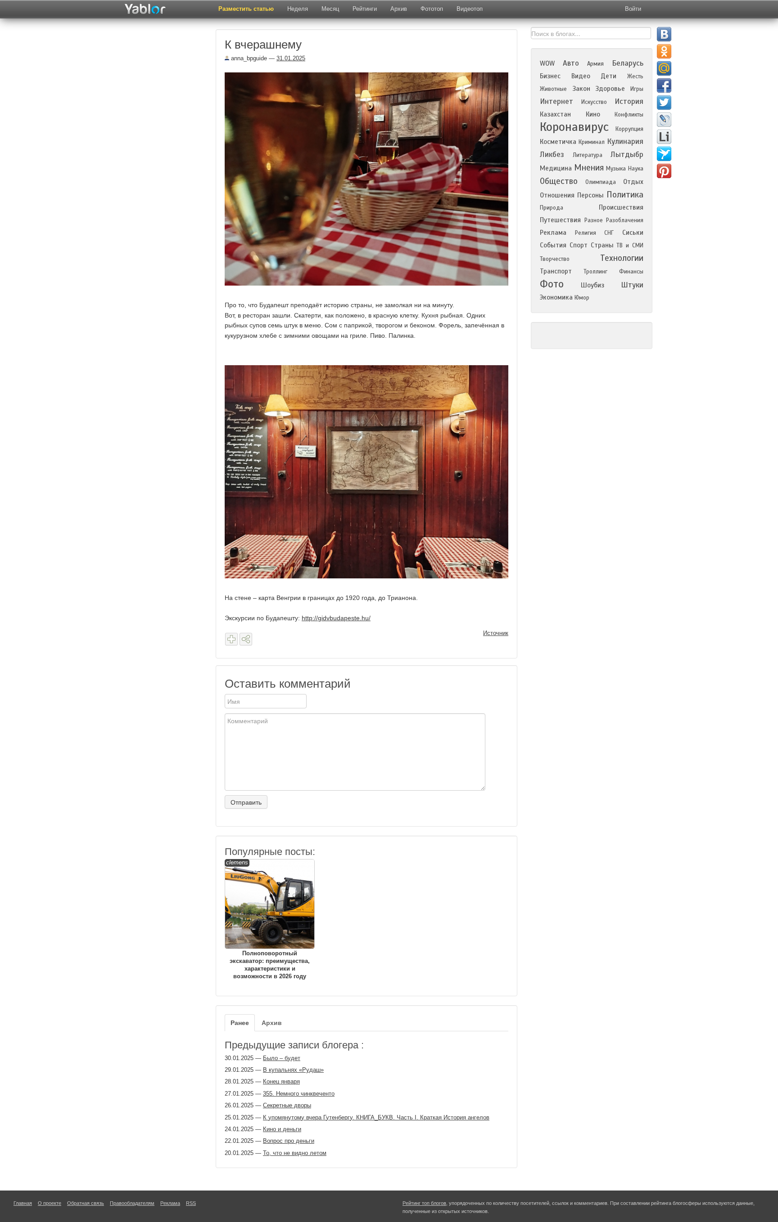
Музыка (616, 168)
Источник (495, 633)
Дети (608, 76)
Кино (593, 114)
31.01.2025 (290, 58)
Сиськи (632, 232)
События (553, 245)
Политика (624, 194)
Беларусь (627, 63)
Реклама (553, 232)
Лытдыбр (627, 154)
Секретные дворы (287, 1105)
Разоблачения (624, 220)
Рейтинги (365, 8)
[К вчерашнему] (370, 178)
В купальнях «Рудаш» (293, 1069)
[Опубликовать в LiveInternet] (664, 137)
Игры (636, 89)
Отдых (633, 182)
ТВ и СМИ (629, 245)
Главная (23, 1203)
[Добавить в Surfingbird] (664, 154)
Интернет (556, 101)
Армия (595, 63)
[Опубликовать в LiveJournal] (664, 119)
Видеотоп (470, 8)
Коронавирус (574, 126)
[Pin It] (664, 171)
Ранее (240, 1022)
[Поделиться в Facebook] (664, 85)
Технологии (621, 258)
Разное (593, 220)
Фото (552, 284)
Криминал (592, 142)
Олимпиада (600, 182)
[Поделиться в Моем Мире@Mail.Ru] (664, 68)
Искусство (594, 102)
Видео (580, 76)
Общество (559, 181)
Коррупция (629, 129)
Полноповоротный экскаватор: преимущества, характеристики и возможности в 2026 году (268, 919)
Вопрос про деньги (288, 1140)
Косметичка (558, 142)
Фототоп (432, 8)
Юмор (581, 297)
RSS (191, 1203)
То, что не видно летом (294, 1153)
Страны (602, 245)
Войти (633, 8)
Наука (635, 168)
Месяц (330, 8)
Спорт (579, 245)
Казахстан (555, 114)
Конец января (281, 1081)
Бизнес (550, 76)
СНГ (609, 233)
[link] (336, 618)
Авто (571, 63)
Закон (581, 89)
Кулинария (625, 141)
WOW (547, 63)
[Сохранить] (231, 639)
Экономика (556, 297)
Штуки (632, 285)
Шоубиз (592, 285)
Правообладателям (132, 1203)
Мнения (589, 167)
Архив (398, 8)
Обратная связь (85, 1203)
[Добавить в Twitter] (664, 102)
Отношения (557, 195)
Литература (587, 155)
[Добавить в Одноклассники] (664, 51)
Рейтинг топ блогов (424, 1203)
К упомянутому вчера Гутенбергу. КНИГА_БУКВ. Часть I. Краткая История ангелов (376, 1117)
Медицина (556, 168)
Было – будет (281, 1058)
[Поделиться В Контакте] (664, 34)
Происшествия (621, 207)
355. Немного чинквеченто (299, 1093)
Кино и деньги (282, 1129)
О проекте (49, 1203)
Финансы (631, 271)
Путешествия (560, 220)
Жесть (635, 76)
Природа (551, 207)
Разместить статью (246, 8)
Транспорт (556, 271)
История (629, 101)
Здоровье (610, 89)
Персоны (590, 195)
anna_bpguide (248, 58)
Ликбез (552, 154)
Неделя (297, 8)
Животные (553, 89)
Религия (585, 233)
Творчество (555, 259)
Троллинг (595, 271)
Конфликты (629, 114)
